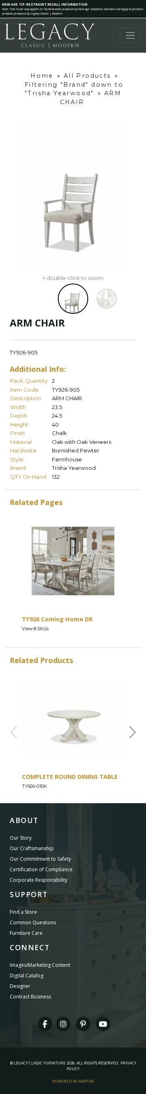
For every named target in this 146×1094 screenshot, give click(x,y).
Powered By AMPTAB (73, 1081)
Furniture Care (26, 933)
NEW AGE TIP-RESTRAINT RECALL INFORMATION (45, 4)
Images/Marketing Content (40, 965)
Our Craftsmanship (32, 848)
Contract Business (30, 996)
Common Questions (33, 922)
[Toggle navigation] (130, 35)
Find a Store (23, 911)
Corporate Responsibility (38, 879)
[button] (132, 732)
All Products (87, 75)
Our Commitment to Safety (40, 858)
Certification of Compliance (41, 869)
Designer (20, 986)
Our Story (21, 837)
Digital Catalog (26, 975)
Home (42, 75)
